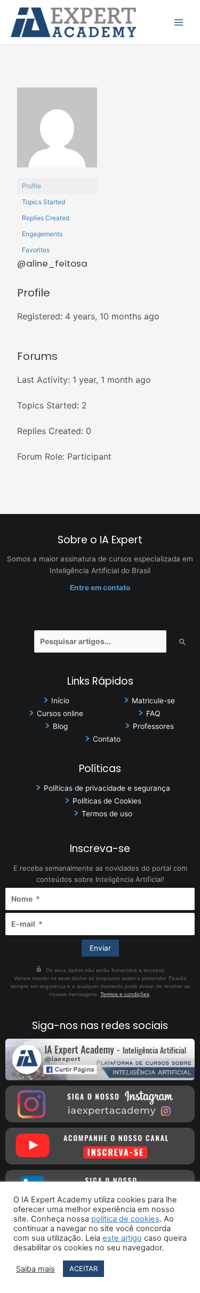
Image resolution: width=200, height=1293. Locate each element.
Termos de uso (107, 813)
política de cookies (125, 1219)
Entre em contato (100, 587)
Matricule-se (153, 700)
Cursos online (60, 713)
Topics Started (43, 202)
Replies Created (45, 218)
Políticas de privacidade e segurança (107, 788)
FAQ (153, 713)
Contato (107, 739)
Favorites (36, 250)
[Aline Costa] (57, 132)
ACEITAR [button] (83, 1268)
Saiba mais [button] (35, 1269)
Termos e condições (124, 994)
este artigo (122, 1238)
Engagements (42, 234)
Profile (31, 186)
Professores (153, 726)
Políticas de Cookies (107, 801)
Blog (60, 726)
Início (60, 700)
